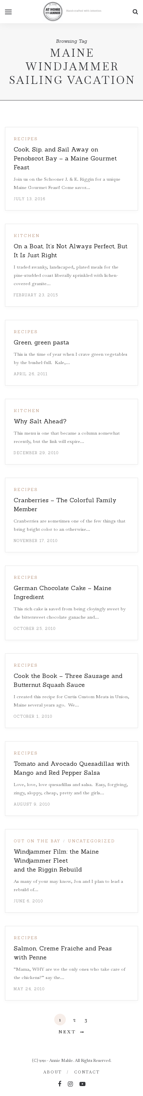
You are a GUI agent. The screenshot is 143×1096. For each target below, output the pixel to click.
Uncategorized (91, 840)
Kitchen (27, 235)
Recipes (26, 138)
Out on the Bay (37, 840)
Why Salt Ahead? (40, 421)
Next (67, 1032)
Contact (87, 1072)
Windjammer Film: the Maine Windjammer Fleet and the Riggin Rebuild (56, 860)
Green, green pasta (41, 342)
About (52, 1072)
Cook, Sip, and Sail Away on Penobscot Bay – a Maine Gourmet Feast (65, 158)
